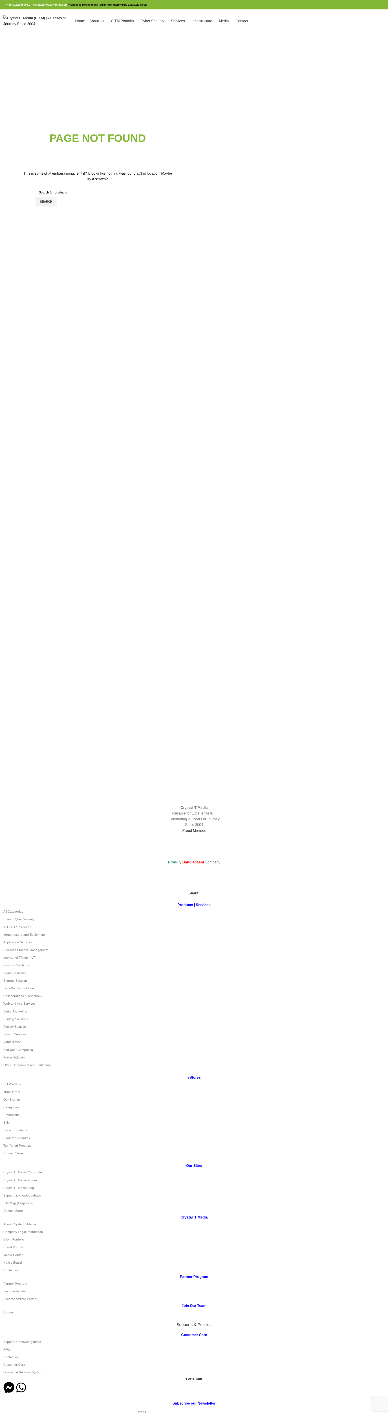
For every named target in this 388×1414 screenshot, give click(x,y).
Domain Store (13, 1153)
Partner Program (15, 1283)
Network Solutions (16, 965)
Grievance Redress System (22, 1372)
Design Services (14, 1034)
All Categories (13, 911)
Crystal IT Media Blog (18, 1188)
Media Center (13, 1255)
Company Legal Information (23, 1232)
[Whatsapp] (21, 1387)
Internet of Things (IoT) (19, 957)
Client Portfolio (13, 1239)
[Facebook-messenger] (9, 1387)
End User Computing (18, 1050)
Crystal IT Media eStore (20, 1180)
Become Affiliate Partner (20, 1299)
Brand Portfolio (13, 1247)
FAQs (7, 1349)
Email (142, 1412)
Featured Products (16, 1138)
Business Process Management (25, 950)
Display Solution (14, 1026)
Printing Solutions (15, 1019)
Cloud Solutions (14, 973)
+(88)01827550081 (18, 4)
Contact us (11, 1270)
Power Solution (14, 1057)
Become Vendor (14, 1291)
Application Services (17, 942)
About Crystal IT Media (19, 1224)
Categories (11, 1107)
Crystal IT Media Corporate (22, 1172)
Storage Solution (15, 980)
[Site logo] (37, 21)
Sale (6, 1122)
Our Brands (11, 1099)
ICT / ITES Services (17, 927)
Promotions (11, 1115)
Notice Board (12, 1262)
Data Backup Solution (18, 988)
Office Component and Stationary (27, 1065)
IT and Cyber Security (18, 919)
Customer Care (14, 1364)
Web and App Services (19, 1003)
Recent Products (15, 1130)
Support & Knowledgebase (22, 1195)
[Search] (384, 21)
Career (8, 1312)
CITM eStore (12, 1084)
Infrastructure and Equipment (24, 934)
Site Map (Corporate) (18, 1203)
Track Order (11, 1091)
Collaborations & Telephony (22, 996)
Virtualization (12, 1042)
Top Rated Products (17, 1145)
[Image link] (56, 766)
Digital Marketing (15, 1011)
